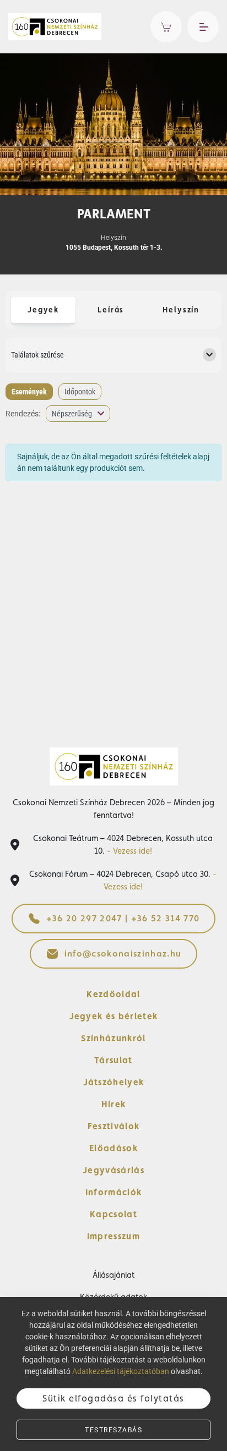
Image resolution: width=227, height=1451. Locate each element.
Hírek (113, 1104)
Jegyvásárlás (113, 1170)
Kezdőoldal (113, 994)
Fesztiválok (114, 1126)
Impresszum (113, 1236)
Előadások (113, 1148)
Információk (113, 1192)
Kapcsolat (113, 1214)
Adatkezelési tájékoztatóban (120, 1371)
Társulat (113, 1060)
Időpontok (79, 391)
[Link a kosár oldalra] (166, 26)
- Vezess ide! (129, 850)
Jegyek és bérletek (113, 1016)
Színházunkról (113, 1038)
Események (29, 391)
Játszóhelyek (113, 1082)
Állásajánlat (113, 1274)
